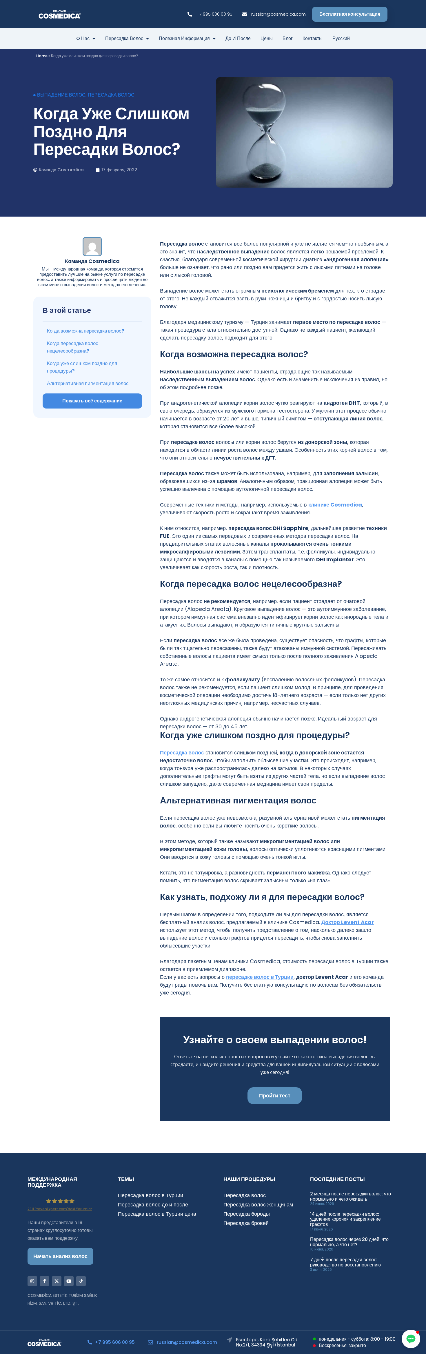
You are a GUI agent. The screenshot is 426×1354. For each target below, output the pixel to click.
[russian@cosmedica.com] (150, 1342)
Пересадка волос (124, 38)
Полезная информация (184, 38)
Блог (288, 38)
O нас (83, 38)
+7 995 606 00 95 (115, 1342)
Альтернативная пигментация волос (88, 383)
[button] (411, 1339)
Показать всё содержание (92, 401)
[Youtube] (69, 1281)
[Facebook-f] (44, 1281)
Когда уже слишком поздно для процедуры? (82, 367)
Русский (341, 38)
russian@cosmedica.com (187, 1342)
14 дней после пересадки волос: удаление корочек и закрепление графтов (345, 1219)
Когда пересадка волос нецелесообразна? (72, 347)
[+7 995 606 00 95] (90, 1342)
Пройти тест (274, 1095)
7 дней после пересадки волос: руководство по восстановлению (345, 1262)
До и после (238, 38)
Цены (267, 38)
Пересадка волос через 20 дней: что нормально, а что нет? (349, 1242)
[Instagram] (32, 1281)
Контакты (313, 38)
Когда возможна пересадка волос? (85, 330)
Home (42, 56)
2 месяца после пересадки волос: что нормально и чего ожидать (350, 1196)
